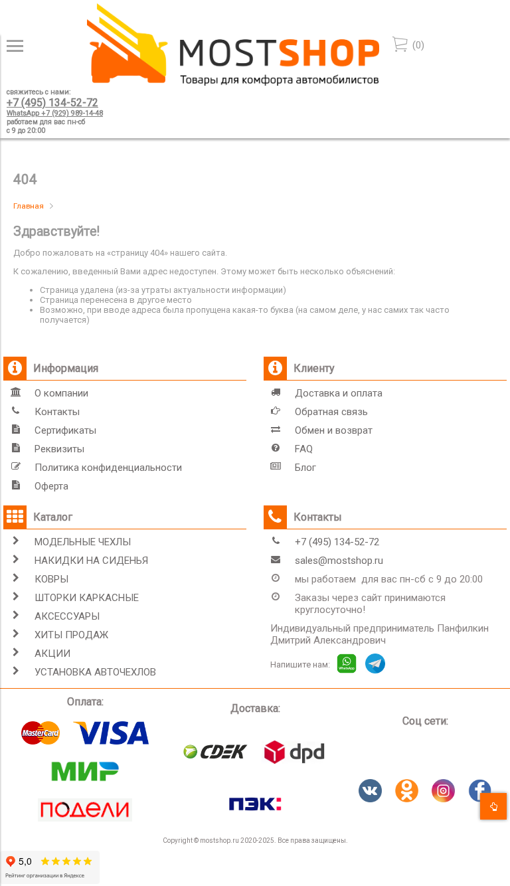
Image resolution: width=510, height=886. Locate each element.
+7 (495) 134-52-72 (52, 102)
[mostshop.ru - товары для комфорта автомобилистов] (233, 83)
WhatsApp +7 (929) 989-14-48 (55, 113)
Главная (28, 206)
